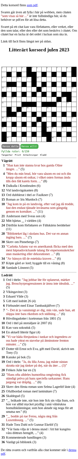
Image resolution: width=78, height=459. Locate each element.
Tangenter (7, 155)
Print (18, 155)
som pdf (32, 5)
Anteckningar (30, 155)
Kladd (43, 155)
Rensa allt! (29, 146)
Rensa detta (10, 146)
